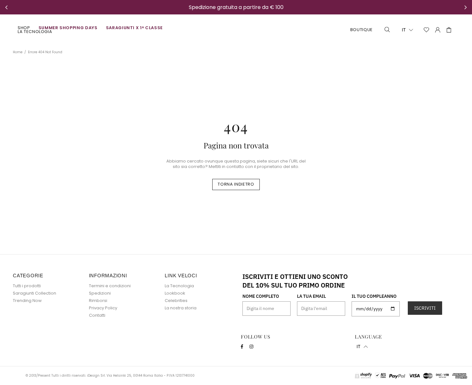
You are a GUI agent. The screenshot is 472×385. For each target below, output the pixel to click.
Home (17, 52)
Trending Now (27, 300)
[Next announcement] (465, 7)
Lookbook (175, 293)
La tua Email (311, 296)
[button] (407, 29)
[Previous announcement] (6, 7)
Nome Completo (260, 296)
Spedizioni (100, 293)
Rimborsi (98, 300)
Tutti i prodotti (27, 286)
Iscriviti (425, 308)
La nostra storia (181, 308)
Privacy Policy (103, 308)
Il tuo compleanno (374, 296)
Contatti (97, 315)
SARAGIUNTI (236, 30)
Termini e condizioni (110, 286)
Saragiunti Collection (34, 293)
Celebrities (176, 300)
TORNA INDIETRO (236, 184)
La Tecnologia (179, 286)
